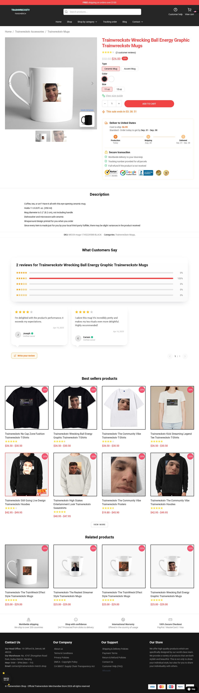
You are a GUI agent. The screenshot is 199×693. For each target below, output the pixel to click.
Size (104, 84)
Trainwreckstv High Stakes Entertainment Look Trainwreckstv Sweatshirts (72, 504)
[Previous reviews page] (170, 356)
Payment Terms (109, 653)
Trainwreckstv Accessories (29, 31)
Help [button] (193, 689)
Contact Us (107, 662)
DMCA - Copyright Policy (65, 662)
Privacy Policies (61, 657)
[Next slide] (92, 83)
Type (104, 64)
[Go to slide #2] (59, 136)
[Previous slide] (10, 83)
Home (8, 31)
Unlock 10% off (6, 679)
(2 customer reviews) (126, 52)
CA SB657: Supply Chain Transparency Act (74, 666)
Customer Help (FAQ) (112, 666)
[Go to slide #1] (42, 136)
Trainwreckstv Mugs (59, 31)
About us (58, 649)
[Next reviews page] (185, 356)
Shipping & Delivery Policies (115, 649)
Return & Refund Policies (114, 657)
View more (100, 524)
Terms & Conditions (63, 653)
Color (104, 73)
